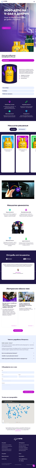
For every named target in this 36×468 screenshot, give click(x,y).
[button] (34, 1)
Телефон (19, 374)
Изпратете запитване (28, 391)
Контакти (21, 456)
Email (2, 374)
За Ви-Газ (4, 458)
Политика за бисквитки (18, 464)
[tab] (18, 60)
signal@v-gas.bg (18, 430)
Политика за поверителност (6, 464)
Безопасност (5, 456)
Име (2, 370)
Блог (20, 453)
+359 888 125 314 (18, 429)
